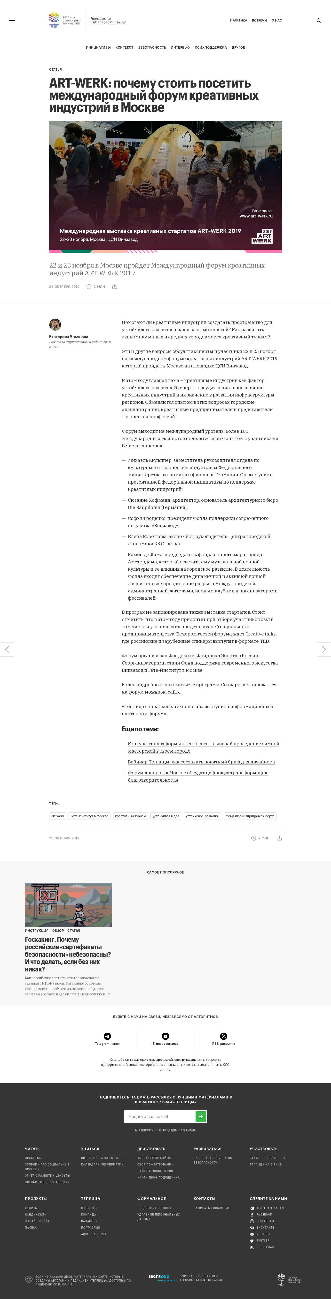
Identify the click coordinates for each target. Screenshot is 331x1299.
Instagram (265, 1221)
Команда (88, 1214)
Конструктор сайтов (154, 1158)
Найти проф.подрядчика (158, 1177)
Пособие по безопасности (47, 1182)
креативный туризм (130, 816)
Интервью (180, 47)
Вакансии (89, 1221)
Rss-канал (266, 1247)
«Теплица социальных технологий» (163, 706)
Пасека (31, 1227)
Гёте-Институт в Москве (175, 670)
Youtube (264, 1234)
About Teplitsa (93, 1234)
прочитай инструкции (175, 1059)
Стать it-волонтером (267, 1158)
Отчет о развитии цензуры (48, 1175)
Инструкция (37, 931)
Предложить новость (155, 1208)
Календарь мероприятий (102, 1164)
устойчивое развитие (202, 816)
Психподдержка (211, 47)
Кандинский (36, 1214)
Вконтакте (265, 1227)
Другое (238, 47)
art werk (57, 816)
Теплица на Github (266, 1164)
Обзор (58, 931)
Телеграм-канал (270, 1208)
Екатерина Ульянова (68, 336)
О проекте (89, 1208)
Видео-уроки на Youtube (102, 1158)
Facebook (264, 1214)
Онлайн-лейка (37, 1221)
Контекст (124, 47)
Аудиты (31, 1208)
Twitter (263, 1240)
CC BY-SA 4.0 (62, 1284)
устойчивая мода (166, 816)
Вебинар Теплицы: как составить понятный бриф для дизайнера (201, 762)
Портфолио (90, 1227)
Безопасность (152, 47)
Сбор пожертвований (155, 1164)
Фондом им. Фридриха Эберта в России (213, 655)
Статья (55, 69)
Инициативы (98, 47)
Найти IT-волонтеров (155, 1171)
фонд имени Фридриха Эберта (250, 816)
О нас (277, 20)
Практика (238, 20)
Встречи (259, 20)
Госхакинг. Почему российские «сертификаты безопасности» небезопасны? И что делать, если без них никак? (68, 954)
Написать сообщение (212, 1208)
